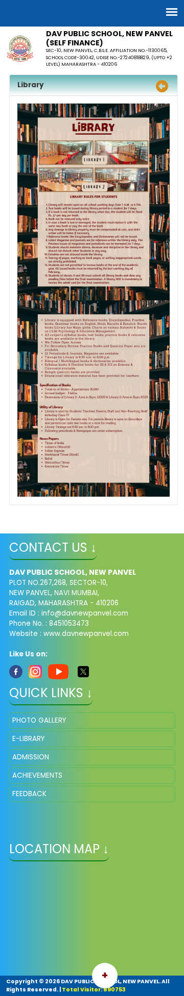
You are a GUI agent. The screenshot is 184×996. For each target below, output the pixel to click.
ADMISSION (30, 757)
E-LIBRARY (28, 739)
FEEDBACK (29, 794)
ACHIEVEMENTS (37, 775)
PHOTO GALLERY (39, 720)
